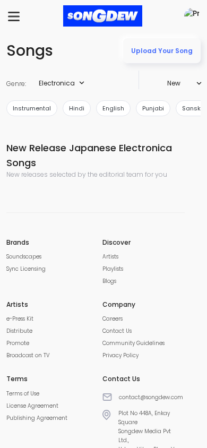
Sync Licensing (26, 269)
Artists (110, 257)
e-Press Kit (19, 319)
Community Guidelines (133, 343)
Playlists (112, 269)
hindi (76, 108)
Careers (112, 319)
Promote (17, 343)
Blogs (109, 281)
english (113, 108)
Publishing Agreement (36, 418)
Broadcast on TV (28, 355)
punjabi (153, 108)
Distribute (19, 331)
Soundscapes (23, 257)
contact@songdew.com (151, 397)
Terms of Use (22, 394)
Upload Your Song (162, 50)
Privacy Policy (120, 355)
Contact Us (117, 331)
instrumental (32, 108)
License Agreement (32, 406)
